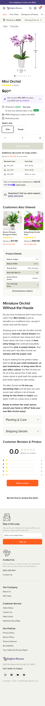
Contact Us (7, 575)
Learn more (20, 185)
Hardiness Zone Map (11, 621)
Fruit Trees (14, 14)
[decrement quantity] (5, 138)
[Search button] (30, 8)
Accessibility (8, 646)
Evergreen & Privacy (29, 14)
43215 (18, 107)
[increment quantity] (40, 138)
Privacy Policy (8, 633)
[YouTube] (17, 674)
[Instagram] (5, 674)
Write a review (22, 483)
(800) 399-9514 (15, 196)
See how (26, 107)
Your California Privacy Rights (15, 650)
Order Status (8, 608)
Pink (8, 129)
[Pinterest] (24, 674)
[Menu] (5, 8)
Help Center (8, 616)
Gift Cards (7, 596)
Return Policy (8, 637)
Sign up (22, 542)
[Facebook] (11, 674)
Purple (21, 129)
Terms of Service (10, 641)
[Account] (35, 8)
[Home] (14, 8)
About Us (7, 591)
